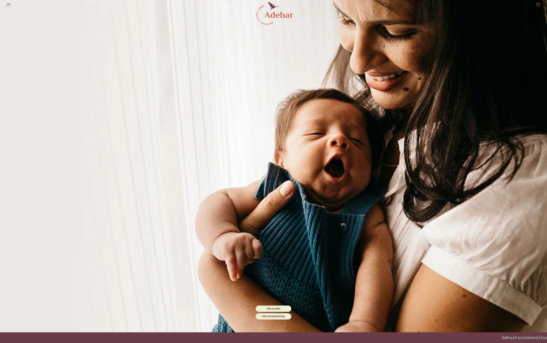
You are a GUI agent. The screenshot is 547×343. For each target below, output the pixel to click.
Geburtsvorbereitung (495, 337)
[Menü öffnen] (8, 4)
